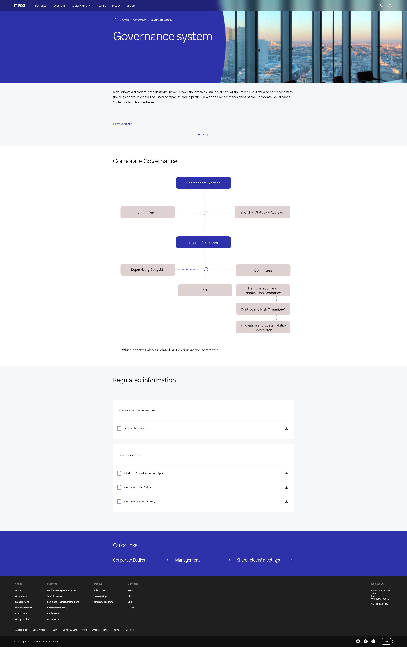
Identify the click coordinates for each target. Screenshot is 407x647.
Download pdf (122, 124)
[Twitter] (366, 641)
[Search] (382, 6)
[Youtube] (358, 641)
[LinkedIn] (373, 641)
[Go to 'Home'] (115, 19)
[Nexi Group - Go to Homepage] (19, 5)
